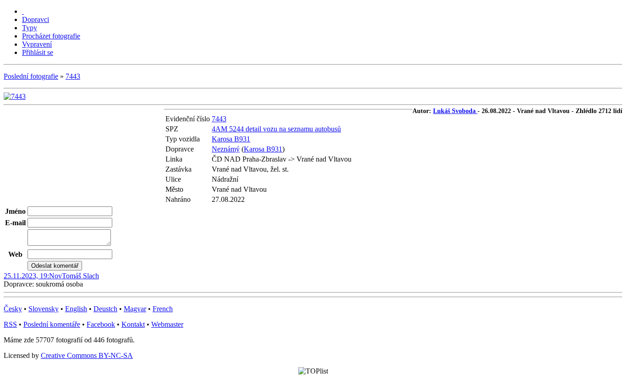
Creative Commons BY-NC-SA (87, 355)
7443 (73, 76)
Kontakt (133, 324)
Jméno (15, 211)
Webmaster (167, 324)
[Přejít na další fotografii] (15, 96)
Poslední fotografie (31, 76)
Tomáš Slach (80, 276)
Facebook (101, 324)
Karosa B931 (231, 139)
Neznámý (226, 149)
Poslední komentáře (51, 324)
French (163, 309)
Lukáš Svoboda (455, 111)
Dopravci (35, 19)
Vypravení (37, 44)
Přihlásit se (37, 52)
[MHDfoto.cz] (23, 11)
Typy (29, 28)
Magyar (135, 309)
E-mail (15, 223)
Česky (13, 309)
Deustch (105, 309)
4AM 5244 (229, 129)
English (76, 309)
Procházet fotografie (51, 36)
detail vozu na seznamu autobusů (293, 129)
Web (15, 254)
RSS (10, 324)
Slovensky (43, 309)
